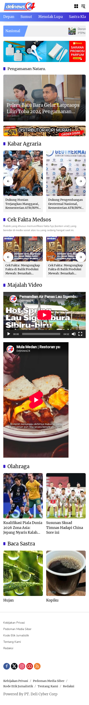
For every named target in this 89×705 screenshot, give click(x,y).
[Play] (9, 334)
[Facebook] (6, 666)
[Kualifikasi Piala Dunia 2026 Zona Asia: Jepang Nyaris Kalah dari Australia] (23, 495)
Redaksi (8, 648)
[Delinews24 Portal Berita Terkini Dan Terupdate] (19, 6)
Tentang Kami (12, 642)
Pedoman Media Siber (17, 629)
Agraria (10, 192)
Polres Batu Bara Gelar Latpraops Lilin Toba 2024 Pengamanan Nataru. (43, 108)
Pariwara (13, 100)
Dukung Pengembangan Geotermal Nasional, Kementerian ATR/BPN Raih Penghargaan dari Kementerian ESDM (65, 204)
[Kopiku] (66, 573)
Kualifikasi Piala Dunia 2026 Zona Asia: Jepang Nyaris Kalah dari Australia (22, 528)
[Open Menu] (76, 6)
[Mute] (74, 334)
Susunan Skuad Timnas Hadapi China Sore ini (64, 528)
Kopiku (52, 600)
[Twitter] (14, 666)
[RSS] (37, 666)
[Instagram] (22, 666)
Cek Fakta (54, 257)
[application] (44, 315)
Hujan (8, 600)
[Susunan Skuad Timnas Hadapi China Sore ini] (66, 495)
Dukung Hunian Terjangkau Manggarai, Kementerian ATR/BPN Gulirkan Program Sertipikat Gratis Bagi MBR (22, 204)
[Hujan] (23, 573)
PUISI (9, 592)
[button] (83, 6)
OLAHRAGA (14, 514)
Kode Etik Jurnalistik (16, 635)
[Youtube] (29, 666)
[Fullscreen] (80, 334)
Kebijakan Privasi (14, 623)
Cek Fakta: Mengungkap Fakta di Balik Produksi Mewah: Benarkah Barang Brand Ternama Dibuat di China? (22, 269)
